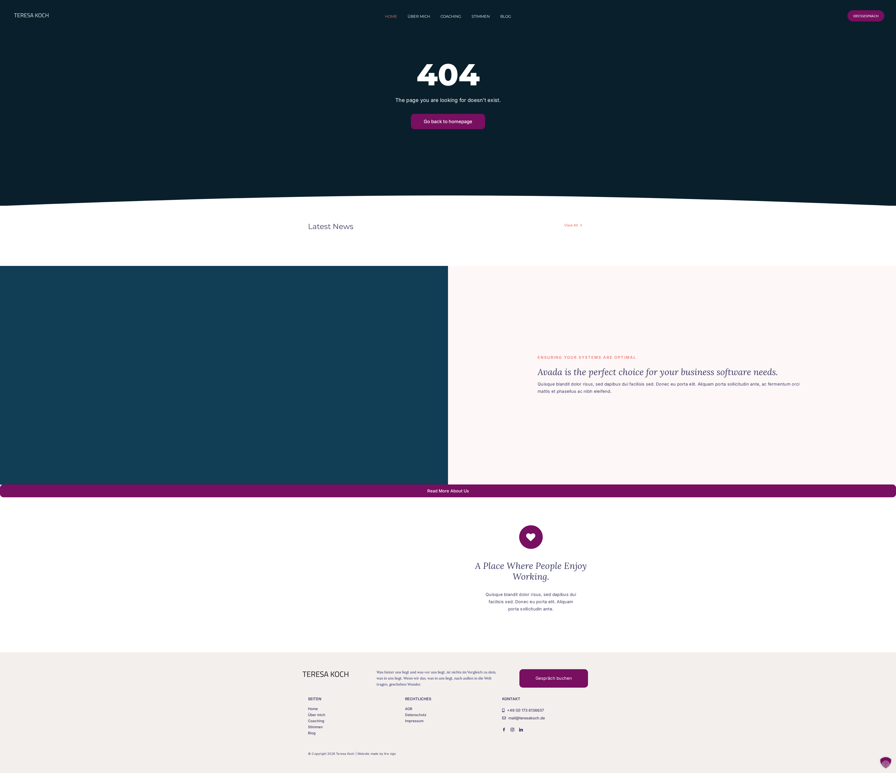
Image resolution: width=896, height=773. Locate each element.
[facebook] (504, 729)
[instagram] (512, 729)
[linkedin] (521, 729)
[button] (885, 762)
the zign (390, 754)
